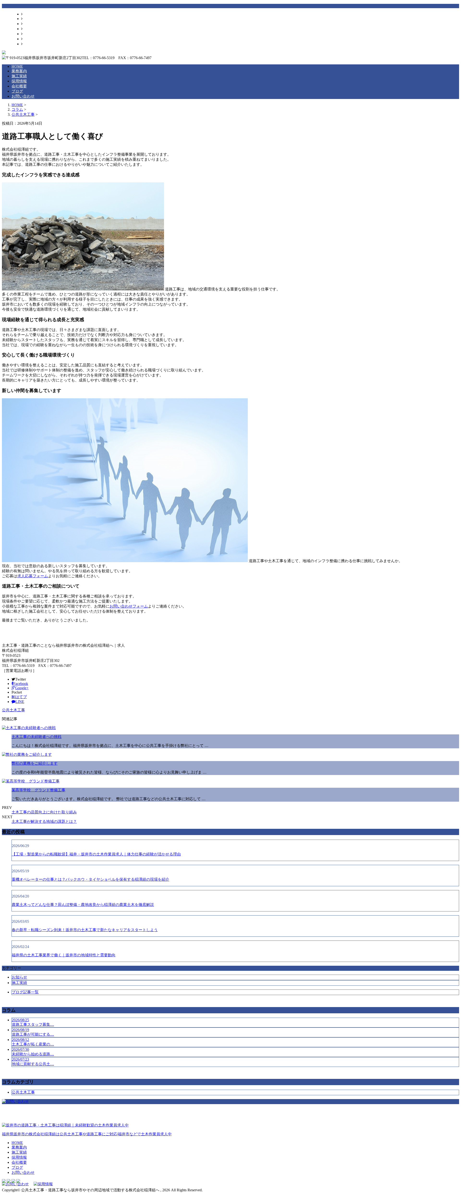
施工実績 (30, 24)
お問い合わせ (34, 44)
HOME (28, 14)
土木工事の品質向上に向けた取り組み (44, 812)
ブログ (28, 39)
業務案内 (30, 19)
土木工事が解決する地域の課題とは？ (44, 821)
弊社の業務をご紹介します (35, 763)
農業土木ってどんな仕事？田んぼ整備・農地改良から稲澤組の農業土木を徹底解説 (83, 905)
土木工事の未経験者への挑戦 (36, 737)
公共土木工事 (23, 114)
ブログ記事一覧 (25, 992)
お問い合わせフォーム (128, 606)
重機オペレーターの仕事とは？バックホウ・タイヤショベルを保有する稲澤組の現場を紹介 (90, 879)
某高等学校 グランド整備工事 (38, 790)
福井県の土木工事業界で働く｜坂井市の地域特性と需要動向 (63, 955)
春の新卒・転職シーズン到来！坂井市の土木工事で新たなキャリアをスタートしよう (85, 930)
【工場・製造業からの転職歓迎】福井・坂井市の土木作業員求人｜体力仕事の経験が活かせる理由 (96, 854)
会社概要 (30, 34)
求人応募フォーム (32, 576)
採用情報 (30, 29)
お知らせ (19, 977)
